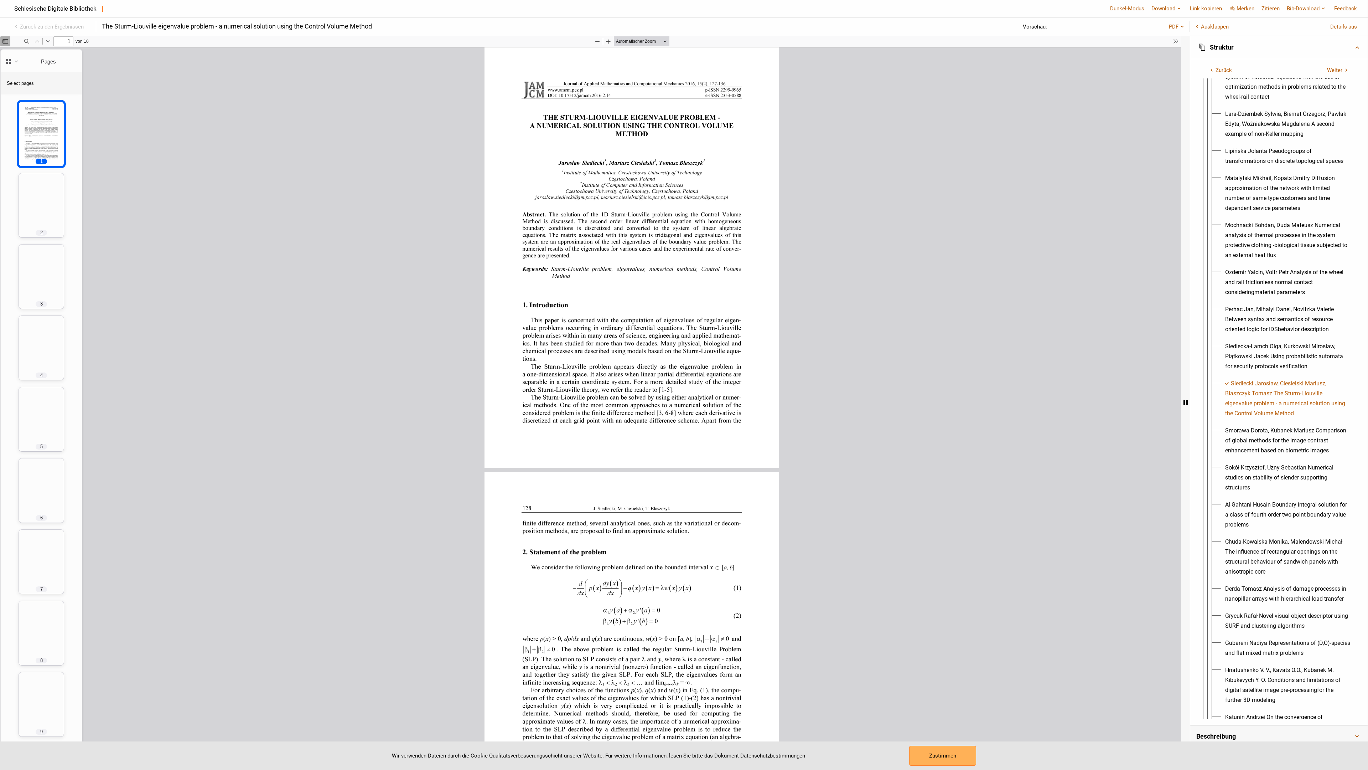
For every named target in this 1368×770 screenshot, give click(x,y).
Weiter (1334, 70)
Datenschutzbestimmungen (772, 756)
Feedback (1345, 8)
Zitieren (1270, 8)
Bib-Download (1303, 8)
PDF (1173, 27)
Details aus (1343, 27)
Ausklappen (1215, 27)
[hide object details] (1185, 403)
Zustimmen (942, 756)
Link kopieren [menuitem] (1206, 8)
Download (1163, 8)
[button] (1279, 47)
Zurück (1224, 70)
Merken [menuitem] (1245, 8)
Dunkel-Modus (1127, 8)
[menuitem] (1287, 82)
